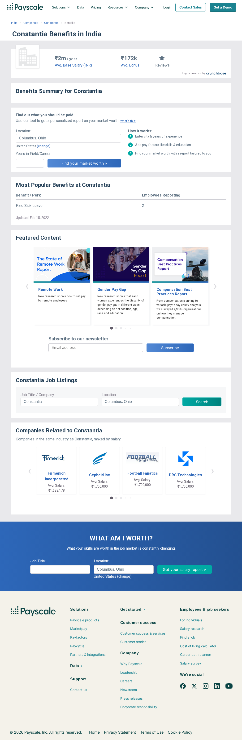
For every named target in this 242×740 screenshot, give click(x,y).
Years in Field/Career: (33, 153)
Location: (23, 131)
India (14, 23)
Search (202, 401)
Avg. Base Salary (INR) (73, 65)
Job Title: (38, 561)
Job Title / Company (37, 395)
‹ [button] (27, 286)
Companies (30, 23)
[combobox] (68, 138)
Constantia (51, 23)
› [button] (215, 286)
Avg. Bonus (130, 65)
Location (109, 395)
